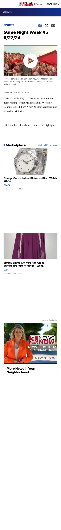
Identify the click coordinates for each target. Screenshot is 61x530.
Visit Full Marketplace (47, 145)
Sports (9, 25)
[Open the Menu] (5, 4)
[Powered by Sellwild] (53, 320)
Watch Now (52, 4)
